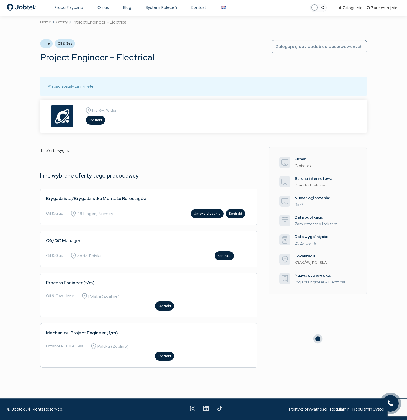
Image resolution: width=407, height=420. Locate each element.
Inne (70, 295)
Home (45, 21)
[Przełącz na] (223, 7)
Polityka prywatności (308, 409)
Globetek (303, 165)
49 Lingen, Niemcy (95, 213)
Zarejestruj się (383, 7)
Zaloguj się (352, 7)
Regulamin (340, 409)
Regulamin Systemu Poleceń (379, 409)
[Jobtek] (21, 6)
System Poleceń (161, 7)
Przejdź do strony (310, 185)
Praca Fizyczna (69, 7)
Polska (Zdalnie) (104, 296)
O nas (103, 7)
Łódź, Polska (89, 255)
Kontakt (198, 7)
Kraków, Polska (104, 110)
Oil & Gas (54, 213)
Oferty (62, 21)
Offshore (54, 346)
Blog (127, 7)
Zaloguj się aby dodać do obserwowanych (319, 46)
